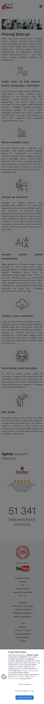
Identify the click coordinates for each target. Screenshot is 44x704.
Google (24, 671)
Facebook (32, 671)
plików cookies (18, 676)
